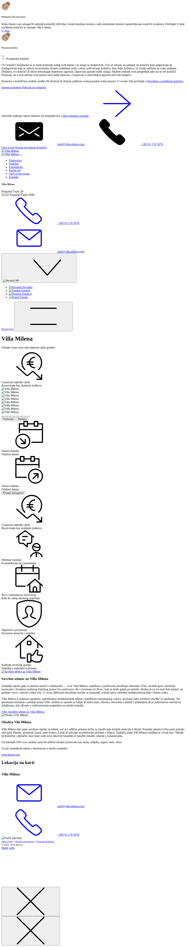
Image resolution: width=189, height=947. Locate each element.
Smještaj (14, 163)
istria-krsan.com (10, 754)
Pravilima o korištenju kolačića (165, 81)
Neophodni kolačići (17, 58)
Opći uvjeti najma (19, 173)
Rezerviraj (7, 329)
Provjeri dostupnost (13, 493)
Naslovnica (15, 160)
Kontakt (13, 177)
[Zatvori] (30, 901)
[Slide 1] (2, 416)
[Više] (21, 671)
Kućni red (14, 170)
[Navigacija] (43, 316)
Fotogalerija (16, 167)
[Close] (2, 56)
